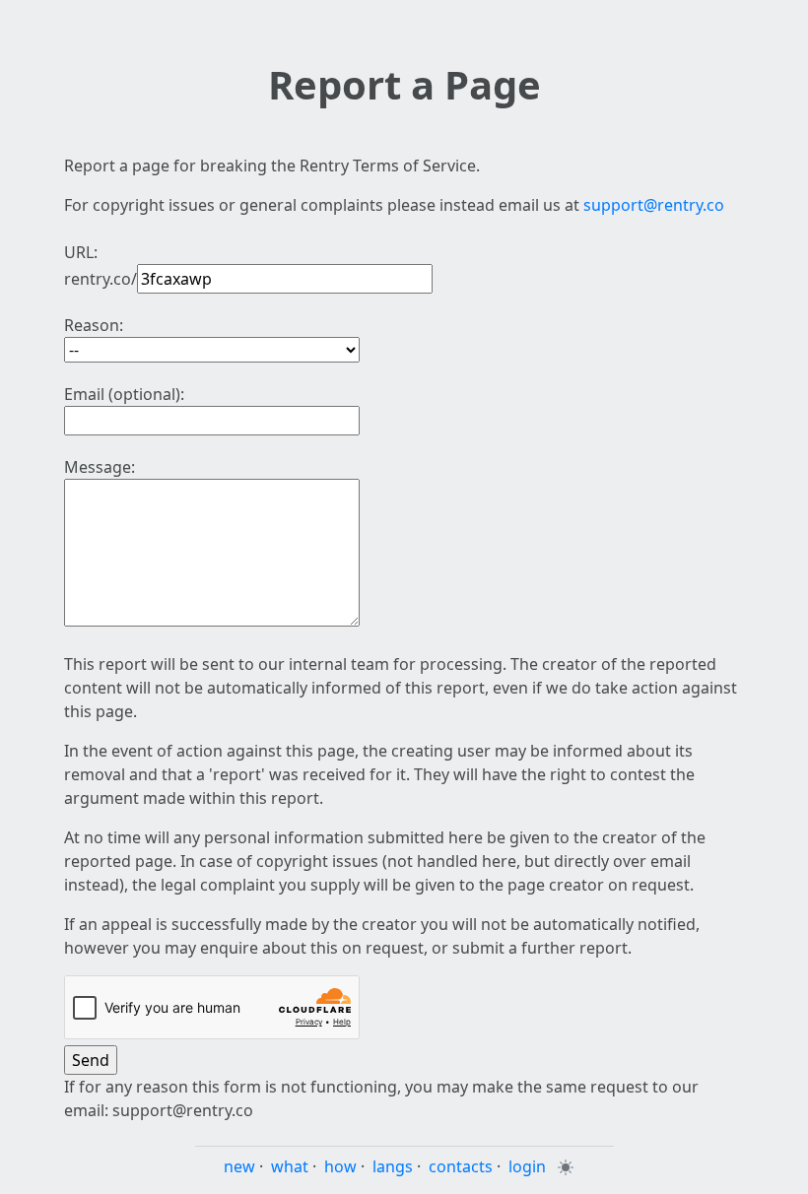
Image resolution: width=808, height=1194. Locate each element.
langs (392, 1166)
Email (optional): (124, 394)
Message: (99, 467)
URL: (81, 252)
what (289, 1166)
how (340, 1166)
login (527, 1166)
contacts (461, 1166)
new (239, 1166)
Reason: (93, 325)
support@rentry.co (653, 205)
